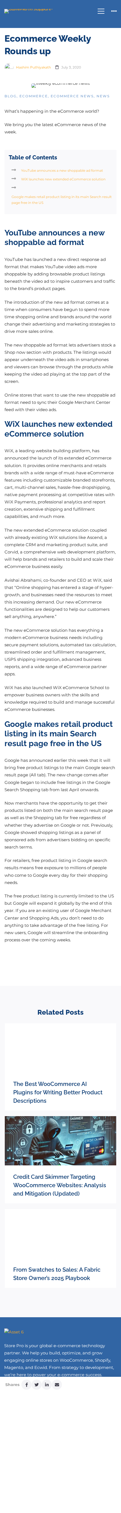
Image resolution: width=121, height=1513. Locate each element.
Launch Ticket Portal (32, 1427)
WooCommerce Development (43, 1504)
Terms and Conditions (34, 1455)
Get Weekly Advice (30, 1434)
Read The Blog (26, 1441)
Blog (11, 96)
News (103, 96)
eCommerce (33, 96)
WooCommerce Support (37, 1490)
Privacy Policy (24, 1448)
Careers (20, 1476)
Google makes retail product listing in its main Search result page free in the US (62, 200)
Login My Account (30, 1420)
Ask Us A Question (30, 1462)
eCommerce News (72, 96)
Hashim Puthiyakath (33, 67)
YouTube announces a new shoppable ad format (62, 170)
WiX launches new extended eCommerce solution (63, 179)
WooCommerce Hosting (36, 1497)
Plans (17, 1469)
